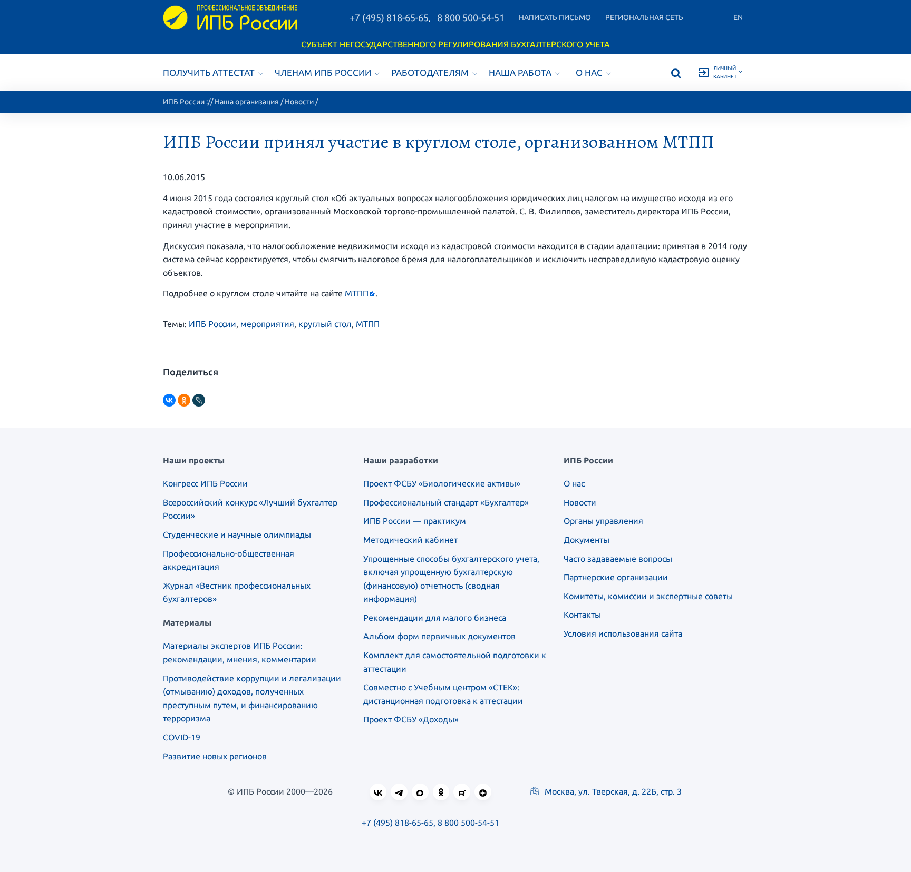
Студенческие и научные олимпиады (237, 534)
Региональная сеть (644, 17)
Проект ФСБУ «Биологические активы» (441, 483)
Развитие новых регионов (215, 756)
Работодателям (430, 72)
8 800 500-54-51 (471, 17)
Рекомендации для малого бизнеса (434, 617)
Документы (586, 539)
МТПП (357, 293)
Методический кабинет (410, 539)
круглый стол (325, 324)
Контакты (582, 614)
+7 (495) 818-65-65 (389, 17)
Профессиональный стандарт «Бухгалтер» (446, 502)
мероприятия (267, 324)
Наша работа (520, 72)
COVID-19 (181, 737)
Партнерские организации (616, 577)
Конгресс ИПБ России (205, 483)
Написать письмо (555, 17)
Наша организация (247, 101)
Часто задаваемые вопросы (618, 558)
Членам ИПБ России (323, 72)
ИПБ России (184, 101)
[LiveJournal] (198, 400)
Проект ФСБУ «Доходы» (411, 719)
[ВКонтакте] (169, 400)
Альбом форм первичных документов (439, 636)
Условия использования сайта (623, 633)
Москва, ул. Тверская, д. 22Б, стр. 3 (612, 791)
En (738, 17)
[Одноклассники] (184, 400)
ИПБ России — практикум (414, 521)
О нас (589, 72)
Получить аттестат (209, 72)
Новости (299, 101)
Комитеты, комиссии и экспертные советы (648, 596)
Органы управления (603, 521)
